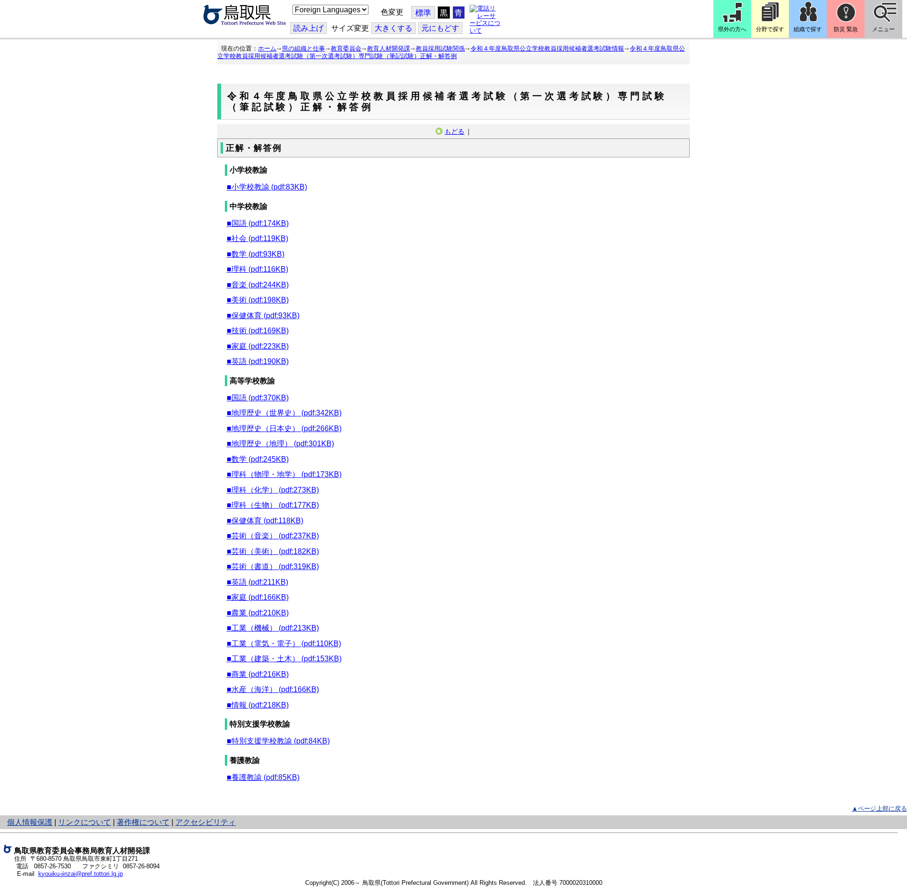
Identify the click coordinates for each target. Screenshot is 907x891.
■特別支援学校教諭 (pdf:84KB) (278, 741)
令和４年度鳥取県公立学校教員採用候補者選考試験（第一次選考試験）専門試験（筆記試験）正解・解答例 (451, 52)
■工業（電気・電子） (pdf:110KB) (284, 644)
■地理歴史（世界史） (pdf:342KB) (284, 413)
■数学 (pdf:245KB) (258, 459)
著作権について (143, 822)
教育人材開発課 (388, 48)
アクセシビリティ (205, 822)
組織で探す (808, 29)
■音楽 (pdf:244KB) (258, 285)
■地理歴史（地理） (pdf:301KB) (280, 444)
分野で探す (770, 29)
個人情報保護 (29, 822)
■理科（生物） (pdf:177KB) (273, 505)
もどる (454, 131)
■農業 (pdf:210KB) (258, 613)
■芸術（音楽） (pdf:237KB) (273, 536)
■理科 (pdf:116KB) (257, 269)
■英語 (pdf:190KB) (258, 361)
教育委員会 (346, 48)
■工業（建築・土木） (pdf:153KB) (284, 659)
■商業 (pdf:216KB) (258, 674)
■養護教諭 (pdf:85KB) (263, 777)
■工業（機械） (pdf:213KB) (273, 628)
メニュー (883, 29)
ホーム (267, 48)
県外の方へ (732, 29)
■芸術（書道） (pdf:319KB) (273, 566)
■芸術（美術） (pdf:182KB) (273, 551)
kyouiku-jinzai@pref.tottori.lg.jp (80, 873)
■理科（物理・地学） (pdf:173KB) (284, 474)
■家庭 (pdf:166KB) (258, 597)
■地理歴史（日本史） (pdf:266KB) (284, 428)
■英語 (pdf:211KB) (257, 582)
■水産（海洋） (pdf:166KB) (273, 689)
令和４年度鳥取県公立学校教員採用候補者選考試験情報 (547, 48)
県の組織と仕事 (303, 48)
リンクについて (84, 822)
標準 (423, 13)
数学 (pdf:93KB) (257, 254)
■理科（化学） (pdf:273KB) (273, 490)
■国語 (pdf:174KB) (258, 223)
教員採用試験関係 (440, 48)
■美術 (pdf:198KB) (258, 300)
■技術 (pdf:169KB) (258, 331)
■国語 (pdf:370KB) (258, 398)
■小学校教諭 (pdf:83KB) (267, 187)
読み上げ (308, 28)
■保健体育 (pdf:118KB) (265, 521)
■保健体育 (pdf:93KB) (263, 315)
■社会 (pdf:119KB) (257, 238)
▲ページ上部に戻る (879, 808)
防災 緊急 (846, 29)
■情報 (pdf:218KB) (258, 705)
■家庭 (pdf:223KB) (258, 346)
